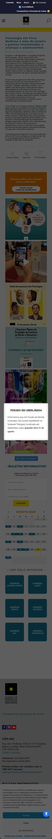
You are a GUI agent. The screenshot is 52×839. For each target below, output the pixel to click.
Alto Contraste (39, 3)
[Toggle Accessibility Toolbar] (46, 813)
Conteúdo (10, 3)
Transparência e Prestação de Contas (32, 11)
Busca (26, 3)
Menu (19, 3)
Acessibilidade (26, 7)
